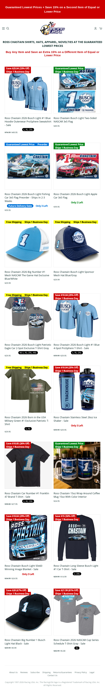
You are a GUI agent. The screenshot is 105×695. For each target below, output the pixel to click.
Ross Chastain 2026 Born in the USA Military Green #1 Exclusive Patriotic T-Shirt (27, 421)
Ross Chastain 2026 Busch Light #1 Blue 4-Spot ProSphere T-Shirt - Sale (77, 346)
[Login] (95, 28)
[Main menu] (3, 28)
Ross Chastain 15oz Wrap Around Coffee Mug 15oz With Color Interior (77, 495)
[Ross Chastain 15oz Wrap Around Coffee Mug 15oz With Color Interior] (77, 465)
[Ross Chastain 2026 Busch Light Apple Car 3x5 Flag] (77, 166)
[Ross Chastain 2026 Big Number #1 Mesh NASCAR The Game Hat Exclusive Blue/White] (28, 243)
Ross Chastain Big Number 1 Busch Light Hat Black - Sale (25, 641)
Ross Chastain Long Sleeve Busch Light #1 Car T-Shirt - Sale (76, 567)
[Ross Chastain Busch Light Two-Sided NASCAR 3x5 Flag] (77, 90)
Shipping (46, 672)
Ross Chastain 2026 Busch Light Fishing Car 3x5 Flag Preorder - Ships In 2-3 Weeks (27, 197)
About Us (13, 672)
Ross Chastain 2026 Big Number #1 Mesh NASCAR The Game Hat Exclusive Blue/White (27, 275)
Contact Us (52, 675)
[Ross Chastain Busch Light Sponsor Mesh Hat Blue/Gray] (77, 243)
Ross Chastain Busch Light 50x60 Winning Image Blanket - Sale (23, 567)
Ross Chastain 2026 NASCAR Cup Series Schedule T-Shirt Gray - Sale (76, 641)
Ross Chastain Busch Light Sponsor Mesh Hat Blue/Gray (74, 273)
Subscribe (35, 672)
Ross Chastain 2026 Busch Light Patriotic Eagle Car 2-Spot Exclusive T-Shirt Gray (28, 346)
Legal (92, 672)
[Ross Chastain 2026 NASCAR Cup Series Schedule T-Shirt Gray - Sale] (77, 612)
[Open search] (7, 28)
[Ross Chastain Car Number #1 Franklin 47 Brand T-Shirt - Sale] (28, 465)
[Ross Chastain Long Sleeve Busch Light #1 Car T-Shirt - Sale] (77, 537)
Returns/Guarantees (62, 672)
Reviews (24, 672)
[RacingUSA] (52, 28)
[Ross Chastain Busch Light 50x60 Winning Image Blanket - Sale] (28, 537)
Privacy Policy (81, 672)
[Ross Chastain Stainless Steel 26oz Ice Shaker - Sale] (77, 389)
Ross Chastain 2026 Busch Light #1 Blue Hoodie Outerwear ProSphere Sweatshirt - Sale (28, 121)
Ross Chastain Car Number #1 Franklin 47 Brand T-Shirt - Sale (27, 495)
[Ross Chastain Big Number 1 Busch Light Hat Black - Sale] (28, 612)
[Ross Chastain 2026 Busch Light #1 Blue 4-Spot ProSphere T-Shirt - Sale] (77, 316)
